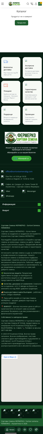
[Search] (28, 4)
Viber (8, 191)
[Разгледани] (19, 429)
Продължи (21, 23)
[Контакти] (32, 4)
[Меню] (2, 3)
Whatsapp (10, 196)
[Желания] (30, 429)
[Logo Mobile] (14, 4)
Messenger (31, 191)
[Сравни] (36, 429)
